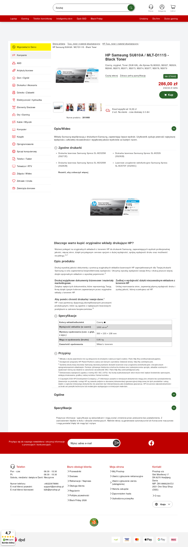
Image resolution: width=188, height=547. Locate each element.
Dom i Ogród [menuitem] (23, 77)
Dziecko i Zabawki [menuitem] (25, 92)
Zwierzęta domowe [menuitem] (26, 188)
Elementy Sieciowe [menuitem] (26, 107)
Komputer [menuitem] (21, 129)
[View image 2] (70, 107)
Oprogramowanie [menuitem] (25, 144)
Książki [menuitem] (20, 136)
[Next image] (97, 76)
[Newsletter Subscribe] (116, 443)
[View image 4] (93, 107)
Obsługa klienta (77, 485)
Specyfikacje (63, 408)
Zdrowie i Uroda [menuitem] (24, 180)
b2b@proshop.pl (52, 489)
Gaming (25, 18)
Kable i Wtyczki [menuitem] (24, 121)
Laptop (13, 18)
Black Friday (97, 18)
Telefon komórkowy (42, 18)
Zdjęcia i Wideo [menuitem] (24, 173)
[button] (77, 75)
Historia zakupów (120, 488)
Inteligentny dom (64, 18)
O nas (157, 495)
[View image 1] (58, 107)
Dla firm (156, 18)
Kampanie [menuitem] (22, 55)
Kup (170, 95)
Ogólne (59, 394)
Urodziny (144, 18)
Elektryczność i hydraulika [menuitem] (29, 99)
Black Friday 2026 (78, 500)
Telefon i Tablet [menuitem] (24, 158)
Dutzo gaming (171, 18)
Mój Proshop (118, 471)
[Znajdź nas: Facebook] (151, 443)
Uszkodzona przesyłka (123, 498)
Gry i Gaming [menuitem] (23, 114)
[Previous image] (57, 76)
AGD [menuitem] (19, 63)
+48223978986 (51, 483)
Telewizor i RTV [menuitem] (24, 166)
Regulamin (74, 490)
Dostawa (73, 476)
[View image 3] (81, 107)
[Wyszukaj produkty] (131, 7)
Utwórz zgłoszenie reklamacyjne (127, 476)
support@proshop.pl (54, 486)
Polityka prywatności (79, 495)
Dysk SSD (81, 18)
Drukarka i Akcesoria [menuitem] (27, 85)
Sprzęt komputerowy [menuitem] (27, 151)
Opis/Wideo (62, 128)
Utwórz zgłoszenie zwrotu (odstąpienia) (124, 482)
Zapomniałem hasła (121, 493)
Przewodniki (75, 471)
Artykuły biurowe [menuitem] (25, 70)
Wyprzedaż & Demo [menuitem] (26, 47)
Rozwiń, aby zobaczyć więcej (73, 172)
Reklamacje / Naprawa (80, 480)
